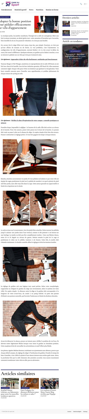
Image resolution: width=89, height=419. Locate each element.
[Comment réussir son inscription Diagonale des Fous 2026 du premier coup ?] (66, 33)
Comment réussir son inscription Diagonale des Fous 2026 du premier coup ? (79, 32)
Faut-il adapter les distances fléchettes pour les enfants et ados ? (30, 392)
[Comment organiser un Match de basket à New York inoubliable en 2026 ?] (66, 24)
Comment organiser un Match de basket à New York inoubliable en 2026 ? (79, 23)
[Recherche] (81, 3)
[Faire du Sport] (12, 4)
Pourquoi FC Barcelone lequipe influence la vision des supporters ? (75, 56)
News (43, 387)
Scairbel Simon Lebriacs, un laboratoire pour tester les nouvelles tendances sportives (10, 393)
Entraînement (5, 387)
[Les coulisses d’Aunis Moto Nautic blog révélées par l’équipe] (50, 383)
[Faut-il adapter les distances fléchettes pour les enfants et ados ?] (30, 383)
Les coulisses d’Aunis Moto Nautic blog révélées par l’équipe (48, 392)
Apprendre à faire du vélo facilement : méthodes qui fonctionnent (34, 59)
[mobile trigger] (3, 4)
